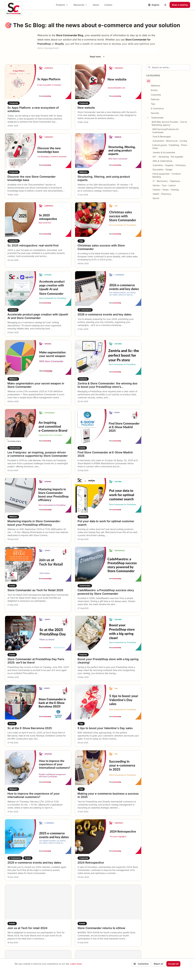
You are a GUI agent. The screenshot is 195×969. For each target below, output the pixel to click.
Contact (108, 5)
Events (154, 90)
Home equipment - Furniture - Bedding (167, 175)
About (96, 5)
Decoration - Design (162, 169)
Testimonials (157, 117)
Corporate (156, 94)
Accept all (173, 963)
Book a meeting (180, 5)
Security (155, 113)
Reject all (158, 963)
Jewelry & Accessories (164, 152)
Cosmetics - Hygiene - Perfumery (169, 165)
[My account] (165, 5)
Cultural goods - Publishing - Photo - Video (170, 146)
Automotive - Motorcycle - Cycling (170, 140)
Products (60, 5)
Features (155, 99)
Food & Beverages (162, 136)
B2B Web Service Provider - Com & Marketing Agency (169, 123)
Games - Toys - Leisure (164, 185)
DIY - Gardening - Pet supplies (168, 156)
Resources (79, 5)
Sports (156, 198)
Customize (143, 963)
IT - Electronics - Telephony (166, 181)
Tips (153, 104)
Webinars (155, 85)
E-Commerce (157, 108)
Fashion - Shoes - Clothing (166, 189)
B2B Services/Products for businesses (165, 131)
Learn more (76, 963)
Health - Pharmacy (162, 194)
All (148, 81)
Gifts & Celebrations (162, 161)
